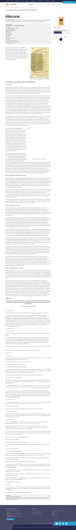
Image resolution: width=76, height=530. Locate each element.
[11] (24, 140)
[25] (39, 219)
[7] (12, 107)
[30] (30, 226)
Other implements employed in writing (12, 28)
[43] (23, 265)
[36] (6, 448)
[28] (43, 222)
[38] (6, 453)
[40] (47, 258)
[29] (15, 223)
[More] (18, 17)
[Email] (6, 17)
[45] (26, 280)
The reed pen (8, 26)
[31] (14, 229)
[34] (6, 242)
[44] (22, 268)
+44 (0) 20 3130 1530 (37, 510)
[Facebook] (12, 17)
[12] (13, 159)
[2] (50, 90)
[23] (12, 215)
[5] (33, 98)
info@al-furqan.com (38, 513)
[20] (33, 202)
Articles (9, 7)
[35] (34, 243)
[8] (13, 109)
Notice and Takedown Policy (48, 523)
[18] (6, 192)
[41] (23, 262)
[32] (49, 229)
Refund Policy (35, 523)
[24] (16, 217)
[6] (36, 103)
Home (6, 7)
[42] (34, 264)
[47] (26, 285)
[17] (20, 184)
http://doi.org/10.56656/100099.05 (60, 30)
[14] (47, 168)
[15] (9, 179)
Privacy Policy (40, 523)
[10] (23, 132)
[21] (11, 209)
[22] (41, 210)
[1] (6, 310)
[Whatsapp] (16, 17)
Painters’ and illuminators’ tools (11, 30)
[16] (46, 179)
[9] (21, 117)
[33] (47, 235)
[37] (9, 251)
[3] (40, 93)
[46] (43, 282)
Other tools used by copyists (10, 29)
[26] (6, 411)
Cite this (58, 33)
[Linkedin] (8, 17)
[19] (15, 197)
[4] (21, 98)
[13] (9, 166)
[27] (39, 220)
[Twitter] (10, 17)
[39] (35, 253)
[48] (21, 289)
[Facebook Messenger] (14, 17)
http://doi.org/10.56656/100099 (28, 306)
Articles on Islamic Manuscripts (15, 7)
